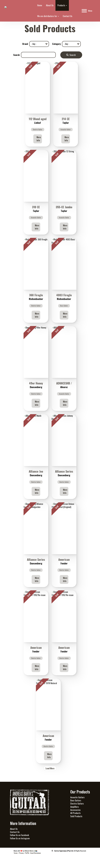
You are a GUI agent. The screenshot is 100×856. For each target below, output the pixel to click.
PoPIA (27, 853)
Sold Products (76, 816)
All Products (75, 813)
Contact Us (67, 16)
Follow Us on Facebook (19, 835)
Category (56, 43)
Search (16, 54)
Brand (25, 43)
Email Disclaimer (35, 853)
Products (61, 5)
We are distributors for (47, 16)
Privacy (21, 853)
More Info (39, 139)
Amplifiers (74, 806)
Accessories (75, 809)
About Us (50, 5)
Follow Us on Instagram (20, 838)
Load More (50, 768)
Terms (16, 853)
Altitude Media (28, 851)
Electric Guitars (77, 803)
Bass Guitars (75, 800)
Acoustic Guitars (77, 797)
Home (39, 5)
